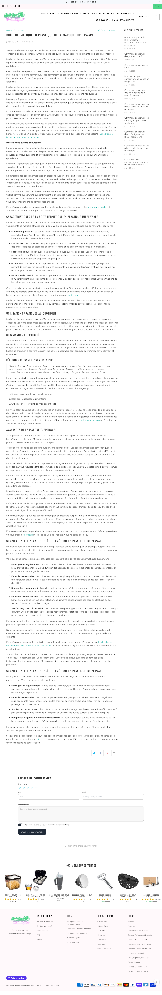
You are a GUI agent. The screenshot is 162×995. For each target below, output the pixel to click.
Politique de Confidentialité (77, 933)
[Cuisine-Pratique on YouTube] (19, 6)
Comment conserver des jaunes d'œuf (134, 55)
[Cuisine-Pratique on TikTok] (15, 6)
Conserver (101, 935)
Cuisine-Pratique (18, 985)
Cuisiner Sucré (102, 926)
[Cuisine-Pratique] (14, 17)
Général (131, 922)
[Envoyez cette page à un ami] (114, 753)
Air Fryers (101, 930)
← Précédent (100, 30)
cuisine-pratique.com (90, 420)
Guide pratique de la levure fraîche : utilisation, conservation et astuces (136, 41)
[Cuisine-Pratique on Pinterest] (11, 6)
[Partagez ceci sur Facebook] (101, 753)
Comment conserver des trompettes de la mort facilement (134, 93)
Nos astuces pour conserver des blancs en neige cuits (136, 79)
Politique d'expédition (45, 922)
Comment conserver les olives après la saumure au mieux (136, 106)
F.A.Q (38, 935)
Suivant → (113, 30)
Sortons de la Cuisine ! (105, 949)
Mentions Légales (73, 938)
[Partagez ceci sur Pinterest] (107, 753)
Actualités (131, 926)
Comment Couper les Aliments (139, 949)
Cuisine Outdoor (134, 962)
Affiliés (39, 940)
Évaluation (22, 784)
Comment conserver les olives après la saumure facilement (136, 148)
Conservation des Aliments (138, 930)
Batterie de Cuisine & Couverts (139, 944)
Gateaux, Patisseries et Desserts (140, 935)
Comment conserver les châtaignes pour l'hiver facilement (136, 120)
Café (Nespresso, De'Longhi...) (139, 958)
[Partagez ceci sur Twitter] (94, 753)
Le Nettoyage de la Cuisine (138, 971)
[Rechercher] (156, 17)
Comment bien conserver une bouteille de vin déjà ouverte (136, 162)
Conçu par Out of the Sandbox (47, 985)
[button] (50, 13)
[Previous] (5, 887)
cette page (73, 295)
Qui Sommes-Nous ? (44, 926)
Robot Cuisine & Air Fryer (137, 940)
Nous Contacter (42, 930)
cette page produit (97, 207)
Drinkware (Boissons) (136, 953)
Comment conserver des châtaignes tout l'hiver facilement (134, 134)
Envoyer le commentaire (32, 832)
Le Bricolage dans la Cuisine (138, 967)
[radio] (20, 788)
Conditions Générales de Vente (79, 929)
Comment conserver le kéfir (136, 66)
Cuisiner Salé (102, 922)
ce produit (27, 534)
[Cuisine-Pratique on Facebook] (7, 6)
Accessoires (101, 940)
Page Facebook (73, 942)
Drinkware (101, 944)
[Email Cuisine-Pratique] (3, 6)
